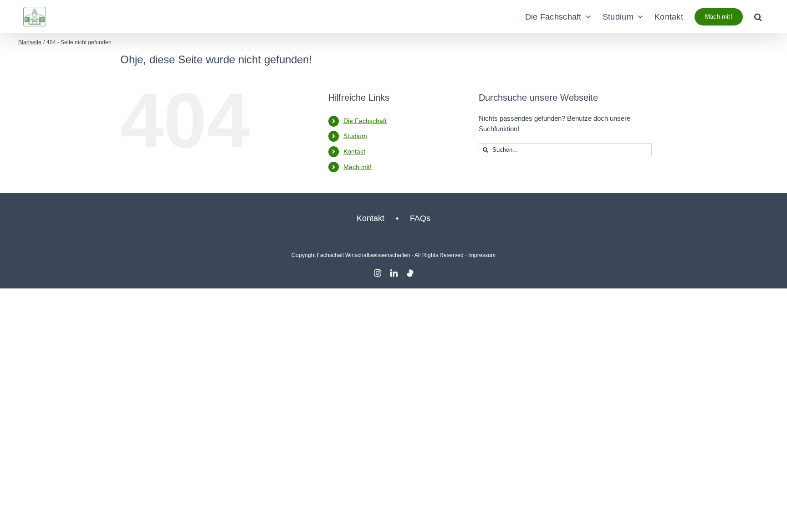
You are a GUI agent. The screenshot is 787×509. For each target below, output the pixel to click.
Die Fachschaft (365, 120)
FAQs (420, 218)
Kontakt (354, 151)
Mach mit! (357, 166)
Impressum (482, 255)
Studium (355, 135)
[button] (758, 16)
